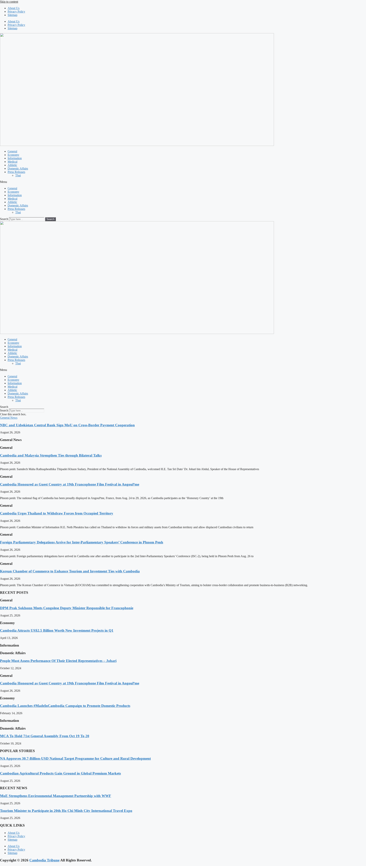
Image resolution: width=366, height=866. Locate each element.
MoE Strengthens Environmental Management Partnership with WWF (55, 796)
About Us (13, 8)
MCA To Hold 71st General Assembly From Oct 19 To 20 (44, 736)
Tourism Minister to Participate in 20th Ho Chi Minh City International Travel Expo (66, 811)
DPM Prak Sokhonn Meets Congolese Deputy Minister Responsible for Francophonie (66, 608)
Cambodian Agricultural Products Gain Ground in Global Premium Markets (60, 773)
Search (4, 219)
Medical (12, 161)
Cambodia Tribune (44, 860)
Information (15, 158)
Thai (18, 175)
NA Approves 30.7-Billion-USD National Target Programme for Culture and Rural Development (75, 758)
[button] (183, 182)
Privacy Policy (16, 11)
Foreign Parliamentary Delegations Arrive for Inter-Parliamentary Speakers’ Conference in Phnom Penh (81, 542)
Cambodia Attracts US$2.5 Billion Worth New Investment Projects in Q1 (56, 630)
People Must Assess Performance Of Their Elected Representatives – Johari (58, 661)
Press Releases (16, 172)
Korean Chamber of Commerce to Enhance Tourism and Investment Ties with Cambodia (70, 571)
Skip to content (9, 1)
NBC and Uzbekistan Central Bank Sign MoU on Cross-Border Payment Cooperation (67, 425)
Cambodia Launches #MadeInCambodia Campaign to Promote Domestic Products (65, 706)
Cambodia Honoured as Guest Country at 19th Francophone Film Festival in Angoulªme (69, 484)
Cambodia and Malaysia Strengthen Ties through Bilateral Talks (51, 455)
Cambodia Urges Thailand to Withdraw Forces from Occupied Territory (56, 513)
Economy (13, 154)
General (12, 151)
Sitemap (12, 15)
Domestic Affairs (18, 168)
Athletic (12, 165)
